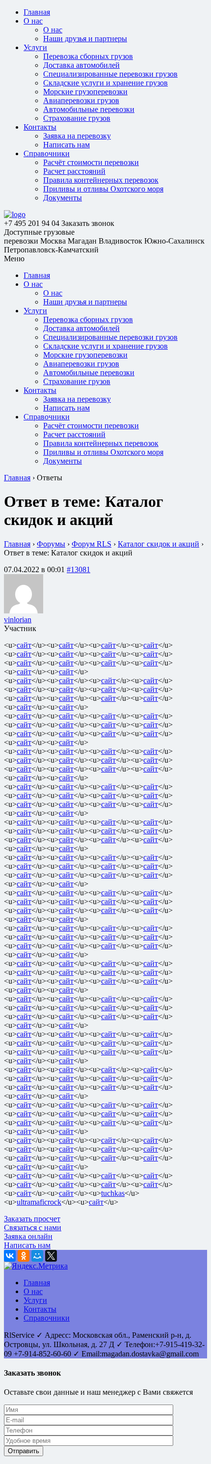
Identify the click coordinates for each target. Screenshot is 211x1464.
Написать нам (66, 144)
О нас (33, 21)
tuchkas (113, 1193)
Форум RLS (91, 544)
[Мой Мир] (37, 1256)
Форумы (51, 544)
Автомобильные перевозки (88, 109)
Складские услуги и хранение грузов (105, 83)
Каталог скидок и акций (158, 544)
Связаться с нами (32, 1227)
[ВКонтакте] (10, 1256)
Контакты (40, 127)
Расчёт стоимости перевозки (91, 162)
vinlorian (17, 619)
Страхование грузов (76, 118)
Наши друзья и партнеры (85, 38)
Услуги (35, 47)
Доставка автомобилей (81, 65)
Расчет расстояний (74, 171)
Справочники (47, 153)
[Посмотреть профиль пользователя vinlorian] (23, 611)
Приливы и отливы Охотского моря (103, 189)
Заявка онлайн (28, 1236)
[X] (51, 1256)
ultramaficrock (39, 1202)
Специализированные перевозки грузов (110, 74)
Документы (62, 197)
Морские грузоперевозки (85, 91)
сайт (24, 645)
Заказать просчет (32, 1219)
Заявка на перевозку (77, 136)
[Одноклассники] (23, 1256)
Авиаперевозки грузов (81, 100)
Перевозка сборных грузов (88, 56)
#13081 (78, 569)
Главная (37, 12)
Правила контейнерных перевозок (100, 180)
